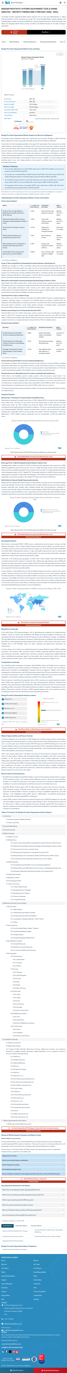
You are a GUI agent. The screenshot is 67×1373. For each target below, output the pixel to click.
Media (3, 1272)
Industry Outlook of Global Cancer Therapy (15, 1231)
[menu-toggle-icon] (2, 2)
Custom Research (6, 1284)
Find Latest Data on (36, 1225)
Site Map (36, 1299)
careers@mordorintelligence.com (11, 1344)
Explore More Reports (21, 1225)
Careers (3, 1291)
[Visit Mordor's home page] (7, 2)
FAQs (35, 1276)
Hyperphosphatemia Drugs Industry (13, 1241)
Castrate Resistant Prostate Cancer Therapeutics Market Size (49, 1231)
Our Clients (5, 1268)
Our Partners (37, 1268)
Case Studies (38, 1280)
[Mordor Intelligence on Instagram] (17, 1352)
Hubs (35, 1288)
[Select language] (60, 3)
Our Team (37, 1264)
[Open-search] (65, 2)
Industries (4, 1288)
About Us (4, 1264)
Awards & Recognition (8, 1276)
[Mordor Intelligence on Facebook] (6, 1352)
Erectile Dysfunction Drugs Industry (13, 1236)
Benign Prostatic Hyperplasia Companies (15, 1249)
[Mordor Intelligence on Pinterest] (13, 1352)
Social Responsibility (40, 1272)
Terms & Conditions (40, 1291)
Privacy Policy (5, 1295)
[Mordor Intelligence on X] (10, 1352)
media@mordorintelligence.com (13, 1330)
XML (2, 1299)
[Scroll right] (64, 42)
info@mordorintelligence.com (13, 1324)
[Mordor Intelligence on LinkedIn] (2, 1352)
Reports (36, 1260)
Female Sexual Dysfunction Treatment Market (48, 1236)
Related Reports (7, 1225)
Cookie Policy (38, 1295)
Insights (3, 1280)
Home (3, 1260)
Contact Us (37, 1284)
